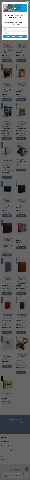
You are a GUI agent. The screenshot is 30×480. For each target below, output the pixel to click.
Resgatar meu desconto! (15, 36)
